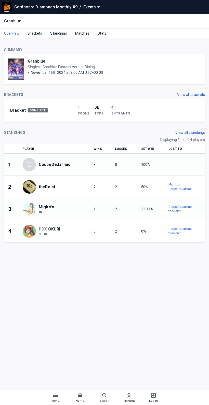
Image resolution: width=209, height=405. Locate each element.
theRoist (174, 211)
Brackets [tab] (35, 33)
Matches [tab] (82, 33)
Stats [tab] (102, 33)
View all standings (190, 133)
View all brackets (191, 95)
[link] (40, 212)
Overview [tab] (11, 33)
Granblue (36, 61)
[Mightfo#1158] (40, 212)
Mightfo (173, 184)
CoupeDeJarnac (180, 189)
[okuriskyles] (40, 234)
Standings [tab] (58, 33)
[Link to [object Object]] (30, 187)
